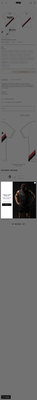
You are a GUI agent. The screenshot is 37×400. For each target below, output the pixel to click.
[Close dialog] (35, 183)
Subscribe (7, 204)
